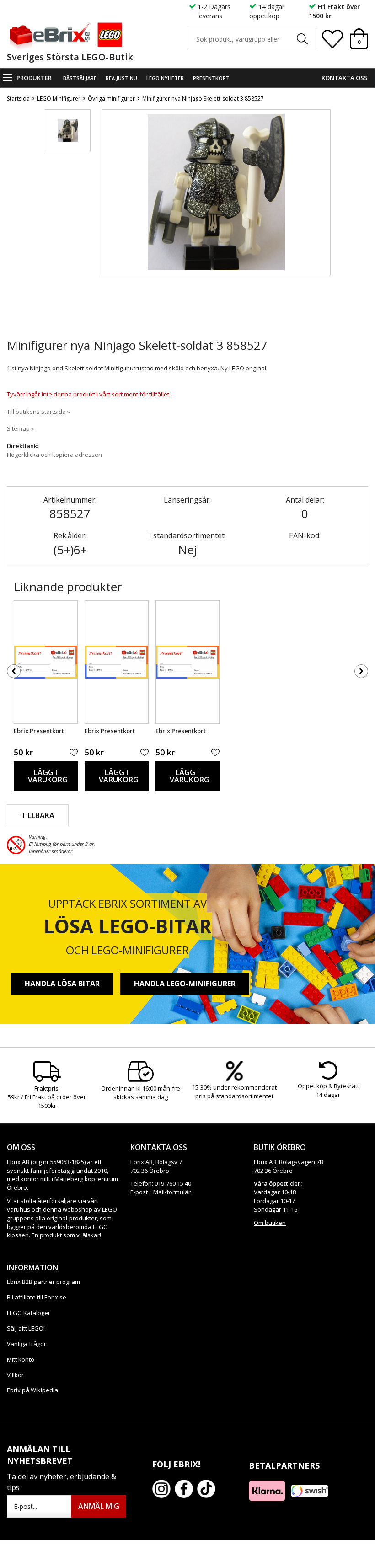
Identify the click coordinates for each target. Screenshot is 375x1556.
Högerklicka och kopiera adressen (54, 454)
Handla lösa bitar (62, 984)
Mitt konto (20, 1359)
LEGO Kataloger (28, 1313)
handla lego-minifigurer (185, 984)
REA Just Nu (121, 78)
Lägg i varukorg (48, 776)
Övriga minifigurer (111, 98)
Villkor (15, 1375)
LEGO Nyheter (165, 78)
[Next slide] (323, 225)
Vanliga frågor (26, 1344)
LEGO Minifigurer (58, 98)
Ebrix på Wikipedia (32, 1390)
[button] (68, 130)
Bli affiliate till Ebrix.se (36, 1297)
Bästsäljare (79, 78)
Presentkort (211, 78)
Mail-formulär (172, 1192)
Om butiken (270, 1223)
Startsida (18, 98)
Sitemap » (20, 428)
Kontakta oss (344, 78)
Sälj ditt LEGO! (26, 1328)
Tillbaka (37, 815)
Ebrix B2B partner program (43, 1282)
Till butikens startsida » (38, 411)
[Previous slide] (109, 225)
